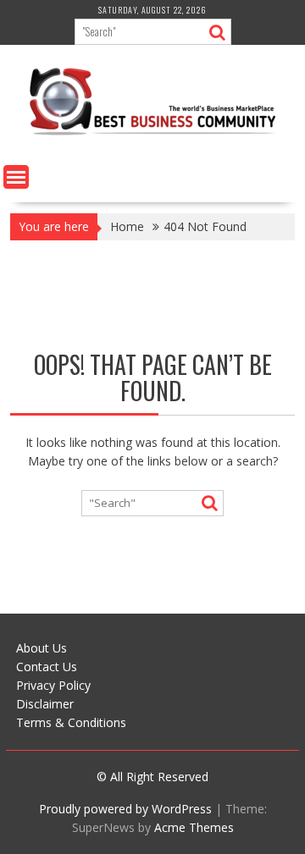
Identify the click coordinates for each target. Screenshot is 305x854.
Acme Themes (194, 827)
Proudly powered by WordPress (125, 809)
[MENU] (16, 177)
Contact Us (46, 666)
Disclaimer (45, 704)
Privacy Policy (53, 685)
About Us (41, 648)
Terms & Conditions (71, 722)
